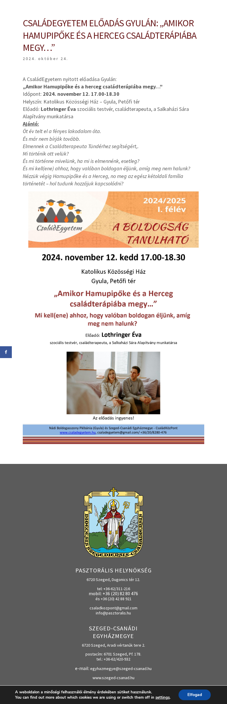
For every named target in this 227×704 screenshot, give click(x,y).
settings (162, 697)
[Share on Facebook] (6, 352)
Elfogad (194, 694)
